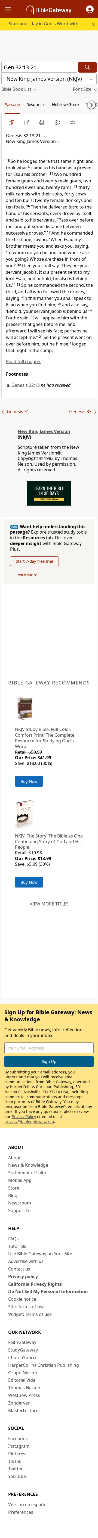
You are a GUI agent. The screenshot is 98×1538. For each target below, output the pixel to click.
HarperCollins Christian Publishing (43, 1365)
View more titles (49, 904)
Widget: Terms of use (30, 1314)
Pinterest (17, 1454)
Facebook (18, 1439)
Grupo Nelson (22, 1373)
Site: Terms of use (26, 1307)
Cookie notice (22, 1299)
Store (13, 1188)
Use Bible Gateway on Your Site (40, 1254)
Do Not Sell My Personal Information (48, 1291)
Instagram (19, 1446)
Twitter (15, 1469)
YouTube (17, 1476)
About (14, 1158)
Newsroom (19, 1203)
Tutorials (17, 1246)
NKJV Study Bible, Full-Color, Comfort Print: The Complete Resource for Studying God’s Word (44, 737)
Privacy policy (23, 1276)
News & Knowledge (28, 1165)
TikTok (15, 1461)
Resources (35, 104)
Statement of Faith (27, 1173)
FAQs (13, 1239)
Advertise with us (26, 1261)
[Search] (87, 67)
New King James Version (44, 431)
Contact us (19, 1269)
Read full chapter (23, 362)
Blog (12, 1195)
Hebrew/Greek (65, 104)
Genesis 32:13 (25, 385)
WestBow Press (24, 1395)
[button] (90, 9)
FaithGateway (22, 1342)
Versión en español (28, 1505)
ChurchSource (23, 1357)
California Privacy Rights (35, 1284)
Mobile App (20, 1180)
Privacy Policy (24, 1116)
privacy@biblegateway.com (29, 1121)
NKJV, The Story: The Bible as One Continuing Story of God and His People (49, 841)
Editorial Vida (21, 1380)
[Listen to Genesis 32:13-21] (72, 122)
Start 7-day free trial (34, 561)
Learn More (26, 574)
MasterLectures (24, 1411)
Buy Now (29, 781)
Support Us (20, 1210)
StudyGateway (23, 1350)
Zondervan (19, 1403)
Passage (12, 104)
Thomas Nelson (24, 1388)
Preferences (20, 1512)
